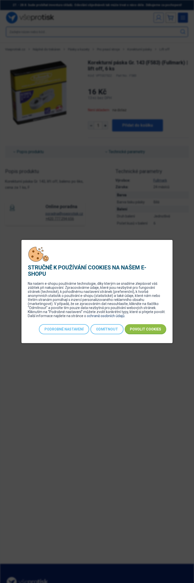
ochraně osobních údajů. (106, 316)
